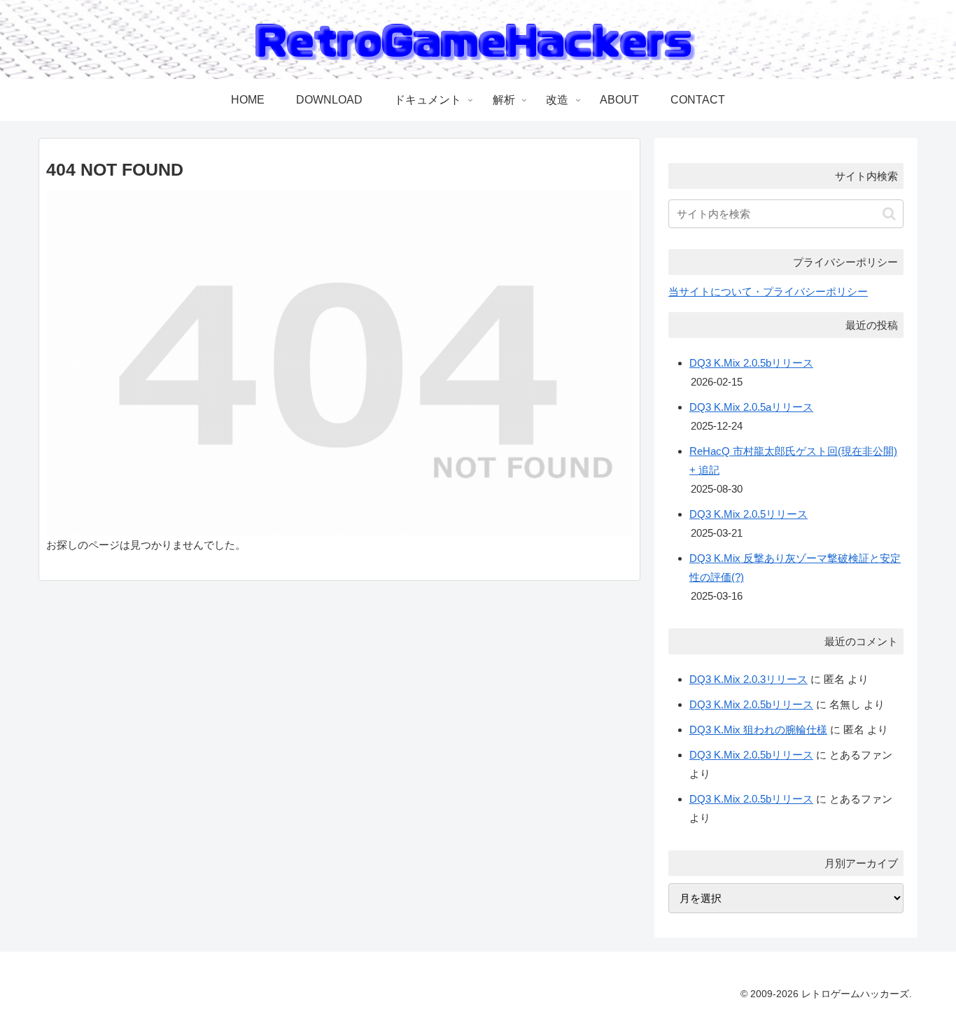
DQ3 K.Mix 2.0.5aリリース (751, 407)
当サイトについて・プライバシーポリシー (768, 291)
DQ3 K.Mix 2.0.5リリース (748, 514)
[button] (889, 214)
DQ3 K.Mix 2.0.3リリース (748, 679)
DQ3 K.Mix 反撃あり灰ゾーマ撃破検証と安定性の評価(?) (795, 567)
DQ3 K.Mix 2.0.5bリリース (751, 363)
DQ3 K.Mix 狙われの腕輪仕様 (758, 729)
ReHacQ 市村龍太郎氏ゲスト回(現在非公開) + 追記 (793, 460)
